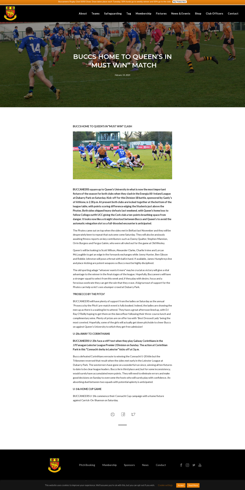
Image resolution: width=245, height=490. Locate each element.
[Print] (112, 414)
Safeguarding (113, 13)
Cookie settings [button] (165, 485)
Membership (143, 13)
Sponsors (129, 465)
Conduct (161, 465)
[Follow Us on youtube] (200, 465)
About (83, 13)
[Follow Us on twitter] (193, 465)
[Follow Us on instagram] (187, 465)
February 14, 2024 (122, 75)
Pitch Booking (87, 465)
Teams (95, 13)
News (145, 465)
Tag (128, 13)
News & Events (180, 13)
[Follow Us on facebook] (181, 465)
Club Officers (214, 13)
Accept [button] (181, 485)
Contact (233, 13)
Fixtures (161, 13)
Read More (193, 485)
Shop (198, 13)
